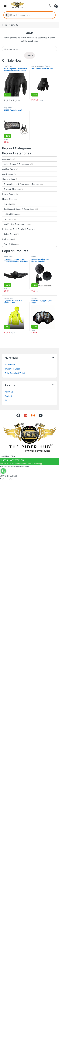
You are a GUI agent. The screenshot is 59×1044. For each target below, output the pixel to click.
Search (29, 55)
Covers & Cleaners (12, 189)
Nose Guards (8, 257)
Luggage (8, 219)
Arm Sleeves (7, 174)
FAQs (7, 400)
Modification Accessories (14, 224)
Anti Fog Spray (8, 169)
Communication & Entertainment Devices (21, 184)
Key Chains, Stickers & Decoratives (19, 209)
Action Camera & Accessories (16, 164)
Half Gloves (35, 66)
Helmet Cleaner (9, 199)
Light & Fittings (10, 214)
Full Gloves (8, 66)
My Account (10, 364)
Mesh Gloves (45, 66)
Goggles (34, 298)
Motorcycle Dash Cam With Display (17, 229)
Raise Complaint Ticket (15, 373)
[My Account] (49, 5)
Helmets (7, 204)
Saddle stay (7, 239)
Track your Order (12, 369)
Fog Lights (8, 108)
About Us (9, 392)
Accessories (7, 159)
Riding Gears (9, 234)
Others (33, 257)
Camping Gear (8, 179)
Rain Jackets (8, 298)
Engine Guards (8, 194)
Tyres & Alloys (10, 244)
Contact (8, 396)
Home (4, 25)
